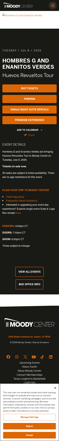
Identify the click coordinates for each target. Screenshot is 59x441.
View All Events (29, 271)
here (18, 213)
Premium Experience (29, 120)
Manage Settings (29, 417)
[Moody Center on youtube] (34, 357)
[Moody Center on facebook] (8, 357)
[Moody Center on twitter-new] (25, 357)
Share (31, 135)
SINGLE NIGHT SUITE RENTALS (29, 109)
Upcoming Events (30, 362)
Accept (29, 435)
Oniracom (44, 342)
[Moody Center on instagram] (17, 357)
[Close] (55, 387)
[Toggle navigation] (53, 5)
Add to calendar (27, 129)
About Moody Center (29, 370)
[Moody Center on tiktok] (42, 357)
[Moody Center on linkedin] (51, 357)
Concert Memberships (29, 374)
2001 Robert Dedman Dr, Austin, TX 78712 (29, 337)
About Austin (29, 366)
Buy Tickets (29, 88)
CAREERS (29, 382)
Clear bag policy (15, 196)
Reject (29, 426)
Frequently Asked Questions (21, 200)
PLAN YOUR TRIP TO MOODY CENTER (25, 190)
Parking (29, 98)
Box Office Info (29, 284)
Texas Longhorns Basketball (29, 378)
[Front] (29, 323)
